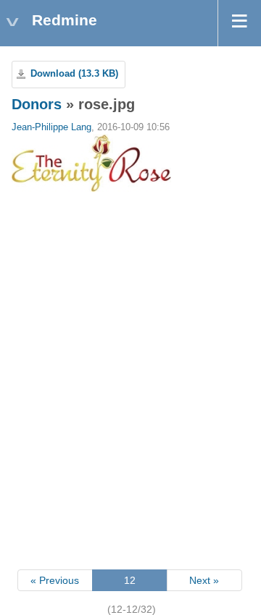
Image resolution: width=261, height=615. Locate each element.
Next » (204, 580)
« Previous (54, 580)
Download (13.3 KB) (74, 74)
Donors (37, 104)
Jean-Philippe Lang (51, 127)
